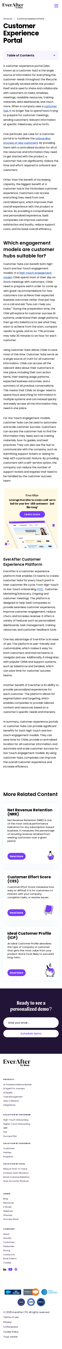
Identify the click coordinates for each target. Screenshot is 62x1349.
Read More (16, 856)
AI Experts (8, 1092)
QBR (5, 1128)
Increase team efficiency (16, 1173)
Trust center (10, 1336)
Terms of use (11, 1317)
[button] (56, 5)
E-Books (7, 1207)
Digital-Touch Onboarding (16, 1124)
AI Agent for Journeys (14, 1088)
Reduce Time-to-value (15, 1169)
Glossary (7, 18)
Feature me (8, 1246)
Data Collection (11, 1101)
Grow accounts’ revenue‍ (15, 1181)
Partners (7, 1152)
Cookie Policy (11, 1331)
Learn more (32, 514)
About (6, 1234)
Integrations (9, 1105)
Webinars (8, 1211)
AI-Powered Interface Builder (17, 1084)
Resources (8, 1203)
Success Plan (10, 1136)
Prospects (8, 1156)
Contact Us (9, 1254)
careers (7, 1262)
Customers (9, 1148)
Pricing (6, 1250)
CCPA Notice (10, 1327)
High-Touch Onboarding (15, 1120)
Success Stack (10, 1219)
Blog (5, 1198)
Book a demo (10, 1258)
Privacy (7, 1322)
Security (7, 1238)
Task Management (12, 1096)
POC (40, 589)
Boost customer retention (16, 1177)
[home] (13, 6)
